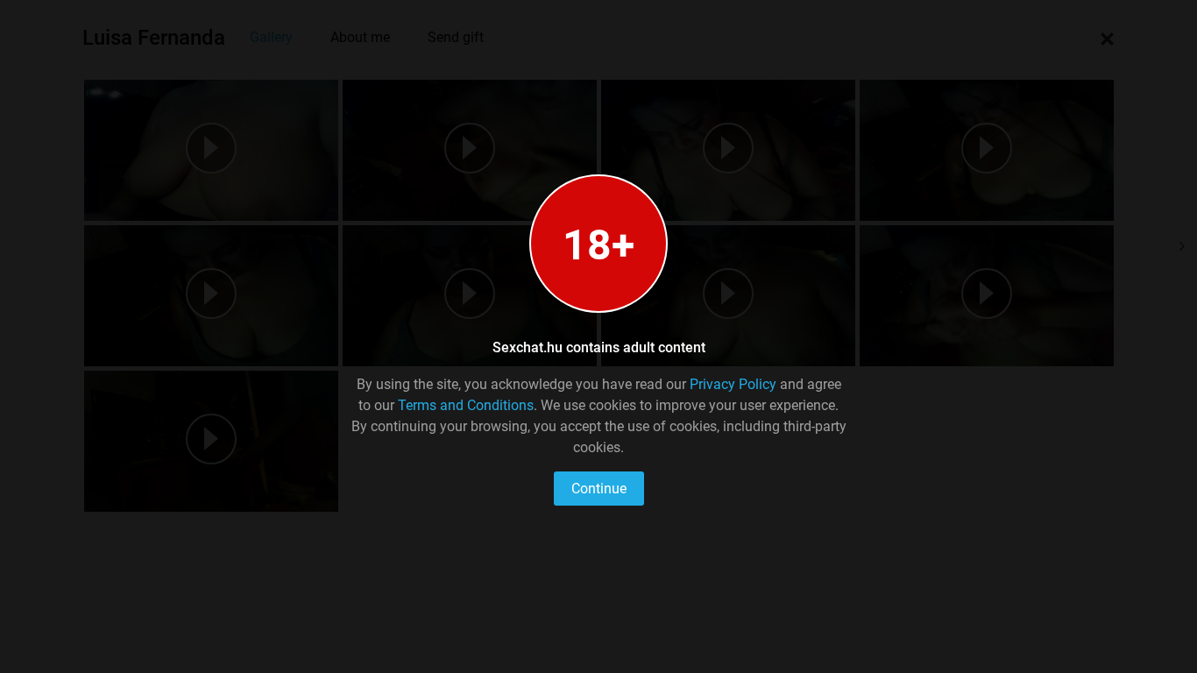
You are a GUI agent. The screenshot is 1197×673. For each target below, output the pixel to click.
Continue (599, 488)
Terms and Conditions (466, 405)
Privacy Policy (733, 384)
